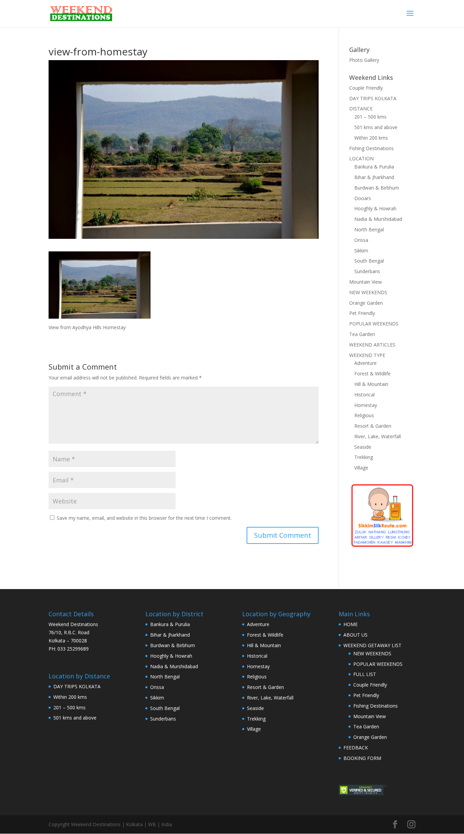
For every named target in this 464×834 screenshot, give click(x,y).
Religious (364, 415)
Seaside (362, 447)
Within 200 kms (371, 138)
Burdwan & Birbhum (376, 187)
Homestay (365, 405)
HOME (350, 624)
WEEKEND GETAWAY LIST (372, 645)
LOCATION (361, 158)
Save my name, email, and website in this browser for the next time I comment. (144, 518)
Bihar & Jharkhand (374, 177)
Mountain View (365, 282)
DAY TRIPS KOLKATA (372, 98)
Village (361, 467)
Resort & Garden (372, 426)
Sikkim (361, 250)
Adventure (365, 363)
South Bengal (369, 261)
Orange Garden (366, 303)
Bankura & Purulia (374, 166)
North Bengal (369, 229)
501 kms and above (375, 127)
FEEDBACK (355, 747)
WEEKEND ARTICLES (372, 344)
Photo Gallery (364, 60)
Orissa (361, 240)
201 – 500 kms (370, 116)
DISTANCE (361, 108)
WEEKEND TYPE (367, 355)
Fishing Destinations (371, 148)
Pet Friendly (362, 313)
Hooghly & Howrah (375, 208)
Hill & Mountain (371, 384)
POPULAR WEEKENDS (373, 323)
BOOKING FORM (362, 758)
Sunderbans (367, 271)
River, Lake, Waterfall (377, 436)
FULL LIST (364, 674)
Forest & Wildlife (372, 373)
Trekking (363, 457)
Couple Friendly (366, 88)
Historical (364, 394)
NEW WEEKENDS (368, 292)
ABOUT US (355, 635)
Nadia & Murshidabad (378, 219)
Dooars (362, 198)
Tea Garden (362, 334)
